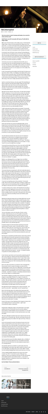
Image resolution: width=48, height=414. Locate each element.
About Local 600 (36, 60)
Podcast (34, 64)
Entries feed (35, 48)
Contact (34, 62)
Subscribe (35, 66)
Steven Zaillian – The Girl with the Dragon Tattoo (23, 369)
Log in (34, 47)
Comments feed (36, 50)
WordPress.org (36, 52)
